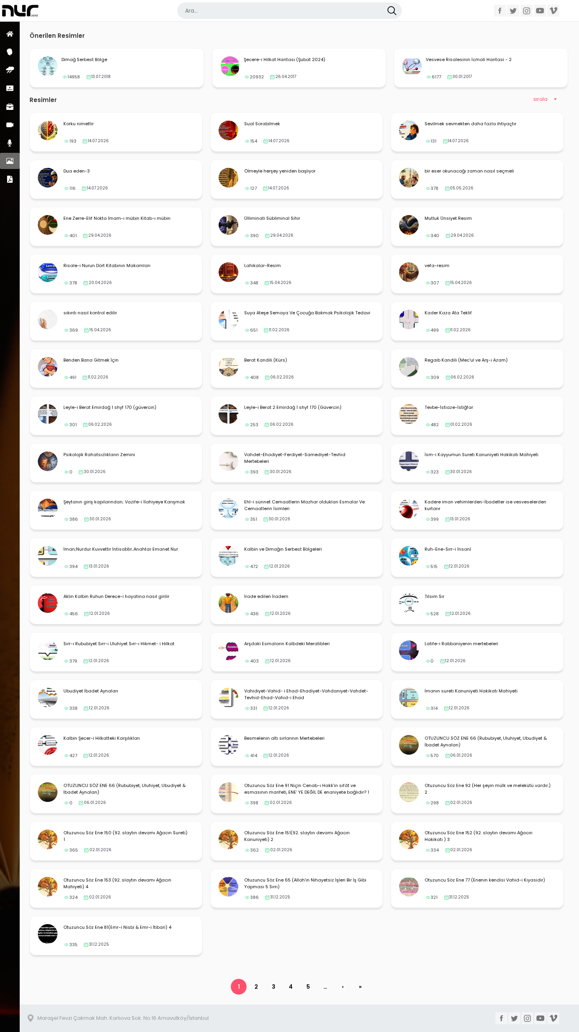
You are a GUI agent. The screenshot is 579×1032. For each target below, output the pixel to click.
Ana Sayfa (10, 34)
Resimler (10, 161)
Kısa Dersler (10, 88)
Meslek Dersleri (10, 106)
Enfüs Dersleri (10, 70)
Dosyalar (10, 179)
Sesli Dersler (10, 143)
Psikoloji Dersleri (10, 52)
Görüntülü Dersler (10, 125)
